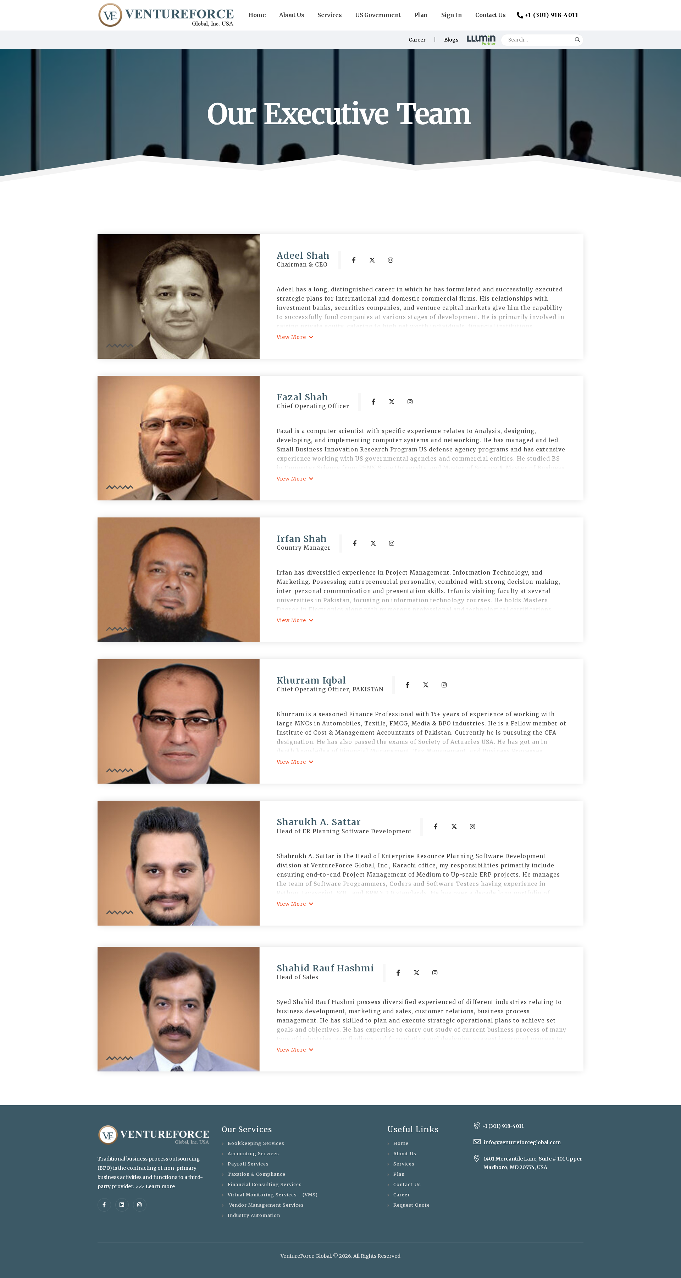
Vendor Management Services (266, 1205)
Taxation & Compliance (257, 1174)
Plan (421, 14)
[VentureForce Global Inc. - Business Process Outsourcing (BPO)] (167, 15)
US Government (378, 14)
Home (257, 14)
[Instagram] (390, 259)
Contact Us (490, 14)
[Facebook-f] (104, 1205)
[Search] (577, 38)
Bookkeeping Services (256, 1143)
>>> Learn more (155, 1186)
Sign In (451, 14)
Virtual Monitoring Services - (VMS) (273, 1194)
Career (417, 40)
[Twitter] (372, 259)
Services (329, 14)
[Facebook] (353, 259)
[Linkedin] (122, 1205)
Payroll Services (248, 1164)
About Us (291, 14)
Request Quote (411, 1205)
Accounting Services (253, 1153)
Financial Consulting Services (265, 1184)
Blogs (451, 40)
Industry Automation (254, 1215)
